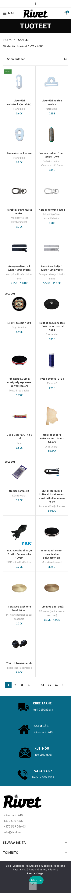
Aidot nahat (51, 446)
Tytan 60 (52, 383)
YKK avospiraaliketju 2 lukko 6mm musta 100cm (19, 554)
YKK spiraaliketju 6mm (19, 562)
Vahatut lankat (52, 161)
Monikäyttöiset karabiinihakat (19, 219)
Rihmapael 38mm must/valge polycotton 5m (51, 554)
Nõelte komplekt (19, 490)
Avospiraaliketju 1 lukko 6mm (19, 276)
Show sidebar (16, 59)
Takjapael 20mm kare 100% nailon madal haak (52, 326)
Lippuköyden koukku (19, 153)
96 (56, 685)
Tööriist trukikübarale (19, 663)
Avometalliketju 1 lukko (52, 506)
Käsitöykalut (19, 495)
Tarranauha (51, 334)
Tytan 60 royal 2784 (52, 378)
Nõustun (36, 880)
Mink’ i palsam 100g (19, 322)
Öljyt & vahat (19, 327)
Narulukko (19, 108)
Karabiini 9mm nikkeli (52, 209)
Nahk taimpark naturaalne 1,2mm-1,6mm (52, 438)
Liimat (19, 443)
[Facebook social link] (35, 3)
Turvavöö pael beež (52, 606)
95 (49, 685)
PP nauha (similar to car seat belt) (19, 616)
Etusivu (8, 39)
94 (42, 685)
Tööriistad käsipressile (19, 667)
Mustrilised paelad (19, 390)
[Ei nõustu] (33, 886)
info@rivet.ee (43, 754)
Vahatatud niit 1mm (52, 165)
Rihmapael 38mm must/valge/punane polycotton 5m (19, 382)
